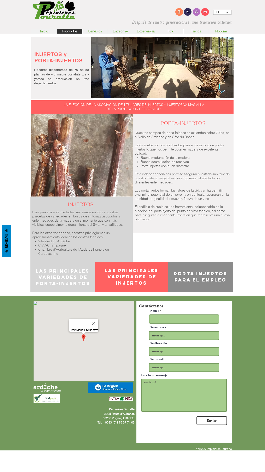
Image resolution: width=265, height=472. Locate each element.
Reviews (6, 241)
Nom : (154, 310)
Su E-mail (157, 359)
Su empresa (158, 327)
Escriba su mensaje (154, 375)
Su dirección (158, 343)
